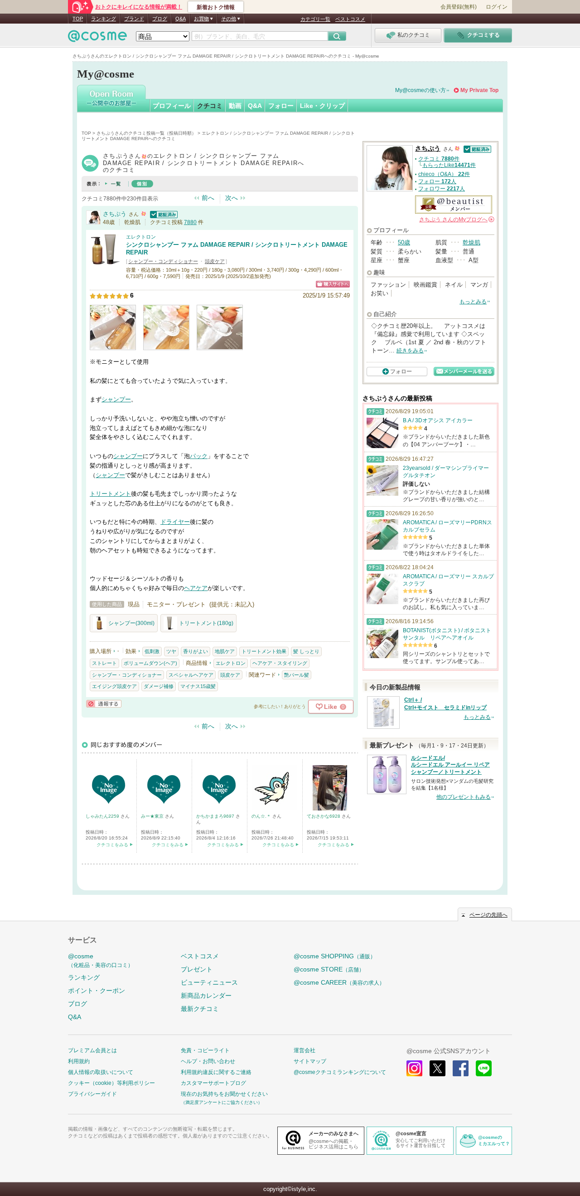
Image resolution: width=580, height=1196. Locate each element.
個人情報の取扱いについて (100, 1072)
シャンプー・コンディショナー (163, 261)
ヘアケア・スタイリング (279, 663)
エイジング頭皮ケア (114, 686)
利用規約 (79, 1061)
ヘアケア (196, 588)
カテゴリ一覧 (315, 19)
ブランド (134, 18)
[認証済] (163, 213)
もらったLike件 (449, 165)
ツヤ (171, 651)
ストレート (104, 663)
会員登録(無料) (458, 7)
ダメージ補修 (159, 686)
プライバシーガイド (92, 1094)
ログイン (497, 7)
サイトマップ (310, 1061)
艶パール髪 (296, 675)
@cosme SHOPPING (335, 956)
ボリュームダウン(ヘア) (150, 663)
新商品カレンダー (206, 995)
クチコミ (209, 105)
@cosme (100, 960)
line (484, 1068)
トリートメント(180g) (206, 623)
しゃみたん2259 (103, 816)
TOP (77, 18)
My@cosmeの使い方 (420, 90)
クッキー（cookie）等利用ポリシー (111, 1083)
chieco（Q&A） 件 (444, 174)
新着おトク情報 (216, 7)
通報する (103, 704)
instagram (414, 1068)
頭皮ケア (215, 261)
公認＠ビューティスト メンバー (453, 204)
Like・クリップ (322, 105)
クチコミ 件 (438, 159)
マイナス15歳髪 (198, 686)
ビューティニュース (209, 982)
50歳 (404, 242)
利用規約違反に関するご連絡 (216, 1072)
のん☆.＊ (261, 816)
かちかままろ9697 (216, 816)
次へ (231, 197)
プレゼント (197, 969)
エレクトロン (141, 236)
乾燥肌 (471, 242)
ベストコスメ (350, 19)
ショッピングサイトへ (333, 284)
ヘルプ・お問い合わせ (208, 1061)
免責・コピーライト (205, 1050)
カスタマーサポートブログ (213, 1083)
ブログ (159, 18)
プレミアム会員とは (92, 1050)
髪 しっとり (306, 651)
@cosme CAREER (339, 982)
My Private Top (479, 90)
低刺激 (152, 651)
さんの (456, 219)
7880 (190, 222)
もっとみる (473, 301)
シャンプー (116, 399)
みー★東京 (153, 816)
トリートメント (110, 493)
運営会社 (304, 1050)
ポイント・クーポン (96, 990)
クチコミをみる (112, 844)
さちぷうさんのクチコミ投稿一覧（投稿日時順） (146, 133)
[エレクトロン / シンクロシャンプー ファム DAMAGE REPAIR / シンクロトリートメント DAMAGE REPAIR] (105, 261)
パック (199, 456)
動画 (235, 105)
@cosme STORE (329, 969)
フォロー (281, 105)
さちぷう (114, 213)
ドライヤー (175, 521)
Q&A (180, 18)
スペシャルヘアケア (191, 675)
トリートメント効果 (264, 651)
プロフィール (172, 105)
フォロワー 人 (441, 189)
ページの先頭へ (488, 915)
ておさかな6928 (324, 816)
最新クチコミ (200, 1008)
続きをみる (410, 350)
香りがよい (195, 651)
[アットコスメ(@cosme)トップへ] (97, 38)
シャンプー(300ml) (131, 623)
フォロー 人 (437, 181)
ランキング (103, 18)
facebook (461, 1068)
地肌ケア (225, 651)
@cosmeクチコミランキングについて (340, 1072)
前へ (208, 197)
